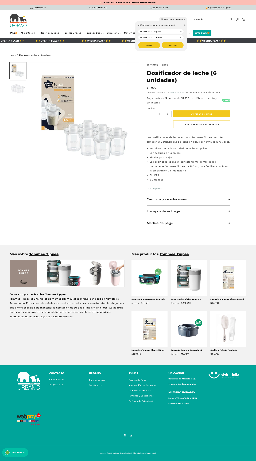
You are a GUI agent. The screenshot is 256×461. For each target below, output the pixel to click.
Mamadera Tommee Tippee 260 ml (227, 299)
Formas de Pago (137, 380)
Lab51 (154, 453)
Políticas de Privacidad (141, 401)
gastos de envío (177, 92)
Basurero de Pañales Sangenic (186, 299)
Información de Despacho (142, 385)
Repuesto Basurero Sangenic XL (186, 350)
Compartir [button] (156, 188)
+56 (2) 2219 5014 (57, 385)
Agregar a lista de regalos (202, 124)
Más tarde (173, 45)
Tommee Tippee (157, 64)
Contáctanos (95, 385)
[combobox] (212, 19)
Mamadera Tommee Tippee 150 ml (148, 350)
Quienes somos (97, 380)
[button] (29, 33)
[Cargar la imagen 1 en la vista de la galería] (18, 70)
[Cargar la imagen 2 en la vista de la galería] (18, 88)
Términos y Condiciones (141, 396)
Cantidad (151, 108)
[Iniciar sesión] (238, 20)
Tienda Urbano (113, 453)
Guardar (149, 45)
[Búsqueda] (231, 20)
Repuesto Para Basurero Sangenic (148, 299)
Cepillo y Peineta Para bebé (223, 350)
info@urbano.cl (56, 379)
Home (13, 55)
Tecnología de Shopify (130, 453)
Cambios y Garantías (140, 390)
